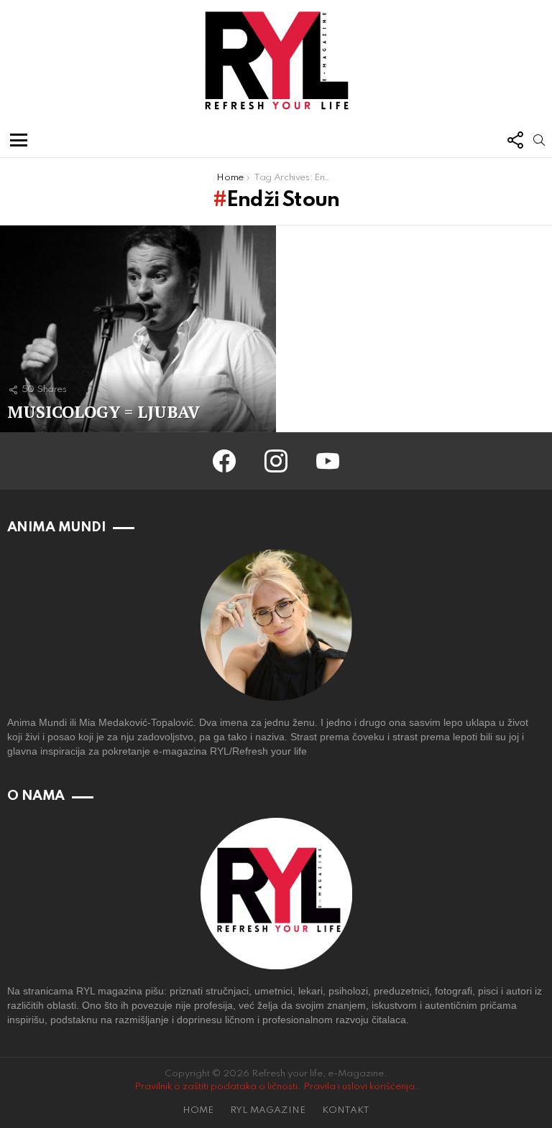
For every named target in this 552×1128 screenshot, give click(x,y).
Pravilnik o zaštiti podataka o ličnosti (216, 1086)
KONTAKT (345, 1110)
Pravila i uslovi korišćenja (359, 1086)
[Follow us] (514, 140)
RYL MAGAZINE (267, 1110)
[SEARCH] (539, 140)
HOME (198, 1110)
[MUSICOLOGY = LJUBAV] (138, 328)
